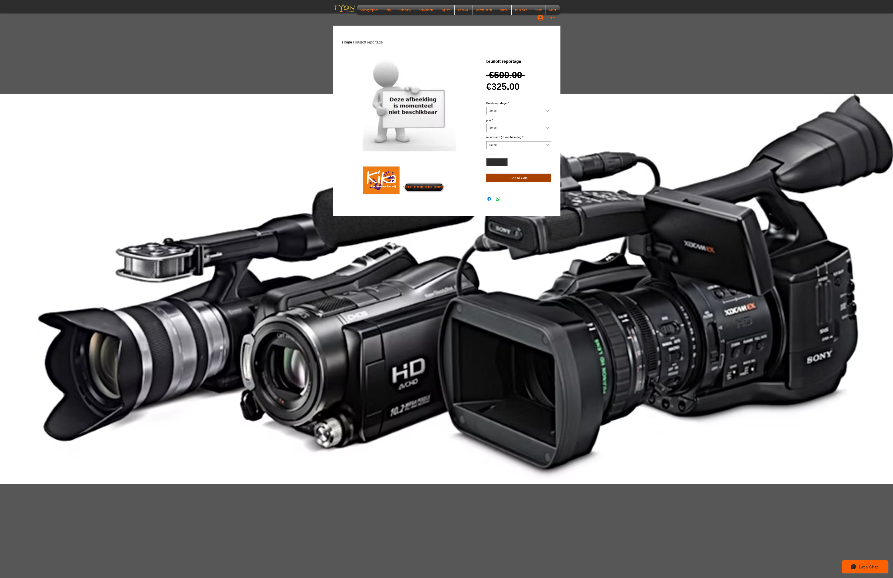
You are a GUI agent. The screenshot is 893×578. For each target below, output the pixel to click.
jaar (489, 120)
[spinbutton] (497, 162)
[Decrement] (489, 162)
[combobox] (518, 111)
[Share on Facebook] (489, 199)
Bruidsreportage (497, 103)
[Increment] (504, 162)
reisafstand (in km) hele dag (504, 137)
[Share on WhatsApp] (498, 199)
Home (347, 42)
